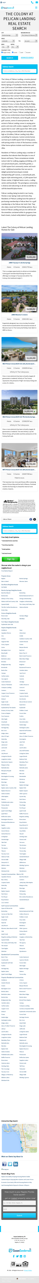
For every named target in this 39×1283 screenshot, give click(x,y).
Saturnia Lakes (24, 828)
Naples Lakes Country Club (8, 788)
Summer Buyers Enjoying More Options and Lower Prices (17, 1179)
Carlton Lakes (5, 676)
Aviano (21, 644)
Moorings (4, 782)
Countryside (4, 960)
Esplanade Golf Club (7, 963)
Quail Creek (23, 811)
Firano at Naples (6, 713)
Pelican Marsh (5, 805)
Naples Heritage (24, 785)
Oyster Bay (23, 796)
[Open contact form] (37, 2)
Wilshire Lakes (5, 865)
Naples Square (24, 791)
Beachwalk (4, 653)
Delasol (3, 699)
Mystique (22, 782)
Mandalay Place (24, 762)
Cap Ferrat (22, 673)
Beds (2, 44)
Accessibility (31, 1279)
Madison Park (23, 759)
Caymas (22, 679)
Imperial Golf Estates (25, 730)
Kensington (23, 739)
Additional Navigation (19, 1229)
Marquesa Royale (6, 771)
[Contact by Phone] (32, 2)
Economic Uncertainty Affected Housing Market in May (16, 1182)
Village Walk (23, 859)
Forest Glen (23, 713)
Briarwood (22, 662)
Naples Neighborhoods (8, 627)
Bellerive (3, 656)
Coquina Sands (24, 693)
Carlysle (22, 676)
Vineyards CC (5, 862)
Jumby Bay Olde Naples (26, 882)
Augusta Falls (5, 641)
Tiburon (3, 851)
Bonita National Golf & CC (27, 596)
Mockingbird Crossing (7, 776)
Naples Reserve (5, 791)
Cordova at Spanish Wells (27, 1009)
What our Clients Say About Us (12, 1156)
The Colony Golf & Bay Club (27, 604)
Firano (3, 1014)
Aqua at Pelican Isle (6, 908)
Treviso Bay (23, 851)
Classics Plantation (6, 684)
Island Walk (23, 733)
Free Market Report (7, 571)
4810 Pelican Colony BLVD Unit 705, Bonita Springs (19, 417)
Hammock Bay (5, 725)
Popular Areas (6, 576)
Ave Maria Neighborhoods (9, 584)
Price (3, 38)
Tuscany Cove (5, 854)
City (2, 33)
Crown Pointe (5, 696)
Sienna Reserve (5, 834)
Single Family (6, 52)
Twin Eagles (23, 854)
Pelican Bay (23, 802)
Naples (3, 578)
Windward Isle (5, 871)
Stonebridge (5, 839)
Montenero (4, 779)
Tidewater (22, 1069)
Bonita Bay (22, 593)
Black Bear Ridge (24, 659)
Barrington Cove (6, 650)
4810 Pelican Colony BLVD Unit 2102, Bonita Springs (19, 364)
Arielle (21, 636)
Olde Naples (4, 796)
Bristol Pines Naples (25, 1000)
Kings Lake (4, 742)
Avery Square (5, 644)
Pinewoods (4, 808)
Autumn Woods (24, 641)
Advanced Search (27, 57)
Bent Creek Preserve (25, 656)
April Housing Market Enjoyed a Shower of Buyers (15, 1185)
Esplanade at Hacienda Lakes (28, 1011)
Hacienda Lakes (24, 722)
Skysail (21, 834)
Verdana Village (24, 616)
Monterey (22, 779)
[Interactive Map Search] (19, 1138)
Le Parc (3, 750)
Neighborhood (25, 33)
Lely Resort (4, 753)
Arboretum (23, 633)
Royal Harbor (23, 822)
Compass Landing (6, 687)
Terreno (3, 845)
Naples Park (23, 788)
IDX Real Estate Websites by (9, 1279)
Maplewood (23, 765)
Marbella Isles (5, 768)
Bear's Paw (4, 957)
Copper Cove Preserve (7, 693)
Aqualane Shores (6, 633)
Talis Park (4, 842)
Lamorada (4, 748)
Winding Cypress (24, 865)
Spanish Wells (5, 604)
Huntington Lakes (24, 727)
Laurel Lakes (23, 748)
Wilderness (23, 862)
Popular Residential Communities (12, 977)
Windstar (22, 868)
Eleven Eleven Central (26, 702)
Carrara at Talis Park (6, 914)
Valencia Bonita (24, 607)
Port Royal (22, 808)
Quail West (4, 814)
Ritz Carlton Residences (26, 897)
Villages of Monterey (7, 1074)
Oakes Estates (5, 793)
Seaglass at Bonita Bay (26, 601)
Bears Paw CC (23, 653)
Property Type (5, 50)
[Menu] (36, 7)
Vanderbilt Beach (24, 857)
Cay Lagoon (4, 679)
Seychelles (23, 831)
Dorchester (23, 699)
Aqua (21, 630)
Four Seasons (5, 716)
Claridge (22, 682)
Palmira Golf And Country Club (9, 601)
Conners (3, 690)
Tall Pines (22, 1066)
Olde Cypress (23, 793)
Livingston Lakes (24, 753)
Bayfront (22, 650)
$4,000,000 (29, 411)
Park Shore (23, 799)
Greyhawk (4, 722)
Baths (12, 44)
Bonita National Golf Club (26, 911)
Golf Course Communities (9, 906)
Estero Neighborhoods (8, 613)
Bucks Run (4, 670)
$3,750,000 (31, 464)
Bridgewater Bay (6, 664)
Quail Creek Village (6, 811)
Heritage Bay (5, 727)
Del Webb (4, 587)
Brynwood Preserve (25, 667)
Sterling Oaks (23, 836)
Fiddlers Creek (24, 710)
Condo (15, 52)
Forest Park (23, 1014)
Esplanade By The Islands (8, 707)
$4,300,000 (31, 309)
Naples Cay (4, 785)
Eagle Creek (4, 702)
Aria (2, 636)
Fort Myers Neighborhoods (10, 622)
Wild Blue (22, 619)
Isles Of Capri (5, 736)
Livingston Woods (6, 756)
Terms (3, 1281)
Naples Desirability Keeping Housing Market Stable (15, 1176)
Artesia (3, 639)
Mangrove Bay (5, 765)
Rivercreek (4, 616)
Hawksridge (23, 725)
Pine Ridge (23, 805)
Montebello (23, 776)
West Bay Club (5, 619)
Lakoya (21, 745)
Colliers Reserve (24, 684)
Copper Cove (5, 1009)
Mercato (22, 773)
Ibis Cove (4, 730)
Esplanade (22, 707)
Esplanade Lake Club (7, 624)
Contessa (22, 690)
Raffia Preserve (24, 814)
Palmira (22, 971)
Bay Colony (4, 879)
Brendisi (3, 662)
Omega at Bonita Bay (25, 598)
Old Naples (23, 891)
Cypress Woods (24, 696)
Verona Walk (4, 859)
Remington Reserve (7, 819)
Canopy (3, 673)
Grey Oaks (22, 719)
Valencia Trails (5, 857)
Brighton (22, 664)
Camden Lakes (24, 670)
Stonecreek (23, 839)
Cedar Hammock (6, 682)
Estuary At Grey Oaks (7, 710)
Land (21, 52)
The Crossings (5, 1069)
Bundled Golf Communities (10, 954)
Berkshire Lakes (6, 659)
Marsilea (22, 771)
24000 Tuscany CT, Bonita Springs (19, 263)
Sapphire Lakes (5, 828)
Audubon (22, 908)
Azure (3, 647)
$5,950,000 (31, 257)
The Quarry (4, 848)
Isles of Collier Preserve (26, 736)
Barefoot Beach (5, 593)
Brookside (4, 667)
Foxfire (21, 716)
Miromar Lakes (24, 581)
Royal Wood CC (24, 825)
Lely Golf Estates (24, 750)
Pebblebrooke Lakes (7, 802)
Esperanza (22, 705)
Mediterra (4, 773)
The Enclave (23, 845)
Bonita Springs (24, 578)
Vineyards (22, 948)
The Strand (23, 848)
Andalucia (4, 630)
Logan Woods (23, 756)
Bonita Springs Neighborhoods (11, 590)
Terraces (22, 842)
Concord (22, 687)
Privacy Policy (28, 1270)
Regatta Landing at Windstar (9, 937)
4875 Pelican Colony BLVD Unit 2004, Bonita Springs (19, 470)
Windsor (3, 868)
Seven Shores (5, 831)
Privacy (9, 1281)
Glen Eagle (4, 719)
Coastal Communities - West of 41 (12, 874)
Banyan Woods (24, 647)
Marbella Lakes (24, 768)
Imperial (3, 922)
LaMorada (22, 1029)
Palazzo (3, 799)
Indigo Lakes (5, 733)
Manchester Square (6, 762)
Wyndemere (23, 871)
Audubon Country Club (26, 639)
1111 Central (4, 902)
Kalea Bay (4, 739)
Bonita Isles (4, 596)
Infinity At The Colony (7, 598)
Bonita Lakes (5, 991)
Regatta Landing (24, 816)
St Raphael (4, 836)
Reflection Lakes (6, 816)
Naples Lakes (5, 971)
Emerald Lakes (5, 705)
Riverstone (23, 819)
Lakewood (4, 745)
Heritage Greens (24, 1017)
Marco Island (5, 581)
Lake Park (22, 742)
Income (28, 52)
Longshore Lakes (6, 759)
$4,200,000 (31, 358)
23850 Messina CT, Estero (19, 315)
